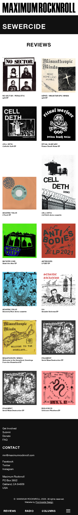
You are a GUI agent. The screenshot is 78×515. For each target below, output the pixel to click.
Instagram (8, 469)
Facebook (7, 461)
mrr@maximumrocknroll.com (18, 455)
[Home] (39, 12)
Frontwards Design (44, 502)
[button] (68, 511)
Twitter (6, 465)
